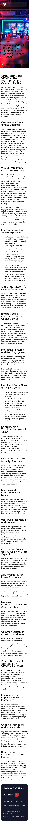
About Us (5, 816)
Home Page (8, 801)
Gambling (7, 41)
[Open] (24, 4)
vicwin (18, 89)
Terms (17, 816)
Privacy (12, 816)
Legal (22, 816)
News (16, 801)
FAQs (23, 801)
